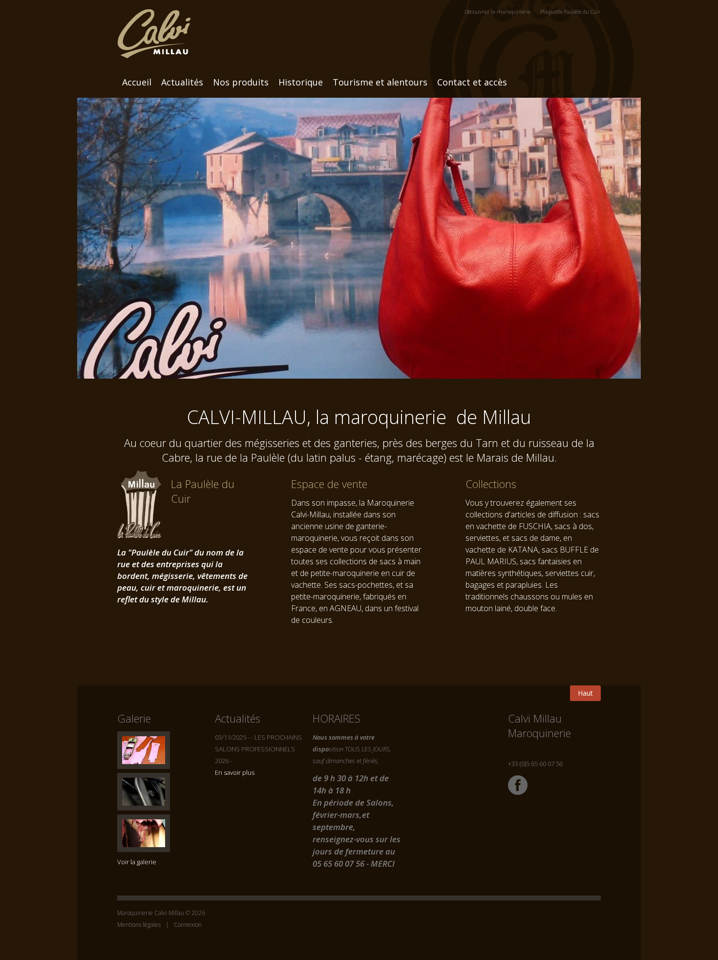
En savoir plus (234, 772)
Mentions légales (139, 924)
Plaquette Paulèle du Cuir (570, 11)
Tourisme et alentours (380, 82)
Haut (585, 693)
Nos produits (241, 82)
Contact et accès (472, 82)
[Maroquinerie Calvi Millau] (153, 28)
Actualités (182, 82)
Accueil (136, 82)
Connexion (188, 924)
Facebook (518, 785)
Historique (300, 82)
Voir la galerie (136, 861)
